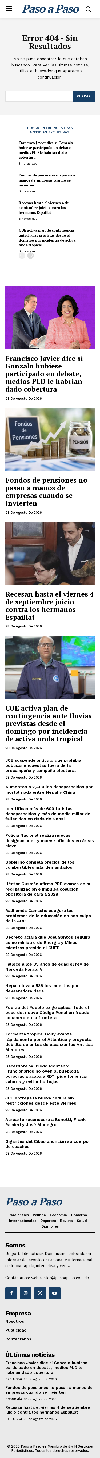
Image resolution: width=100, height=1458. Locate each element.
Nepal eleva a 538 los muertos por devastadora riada (42, 988)
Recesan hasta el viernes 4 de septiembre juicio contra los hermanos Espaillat (44, 207)
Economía (13, 1399)
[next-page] (30, 255)
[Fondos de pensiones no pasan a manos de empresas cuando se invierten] (50, 439)
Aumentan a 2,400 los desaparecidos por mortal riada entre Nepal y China (49, 789)
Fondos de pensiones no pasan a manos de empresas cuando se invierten (47, 179)
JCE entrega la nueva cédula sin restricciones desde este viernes (40, 1100)
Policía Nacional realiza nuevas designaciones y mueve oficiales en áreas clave (49, 840)
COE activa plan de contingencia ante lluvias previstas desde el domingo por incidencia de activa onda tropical (47, 237)
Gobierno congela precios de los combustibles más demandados (39, 865)
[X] (40, 1293)
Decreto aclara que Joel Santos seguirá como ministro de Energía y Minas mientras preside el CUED (47, 942)
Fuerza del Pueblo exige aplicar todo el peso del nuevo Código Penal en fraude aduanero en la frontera (47, 1012)
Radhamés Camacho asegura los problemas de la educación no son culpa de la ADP (48, 915)
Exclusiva (13, 1379)
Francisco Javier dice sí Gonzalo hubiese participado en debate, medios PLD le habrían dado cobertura (46, 150)
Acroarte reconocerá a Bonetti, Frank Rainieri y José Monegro (45, 1122)
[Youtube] (55, 1293)
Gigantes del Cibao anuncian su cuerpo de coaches (47, 1144)
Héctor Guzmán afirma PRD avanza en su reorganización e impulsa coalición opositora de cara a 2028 (48, 888)
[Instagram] (25, 1293)
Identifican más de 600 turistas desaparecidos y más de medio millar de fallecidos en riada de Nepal (47, 813)
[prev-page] (22, 255)
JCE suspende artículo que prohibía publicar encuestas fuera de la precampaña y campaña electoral (43, 765)
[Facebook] (11, 1293)
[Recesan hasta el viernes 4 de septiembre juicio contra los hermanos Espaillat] (50, 553)
